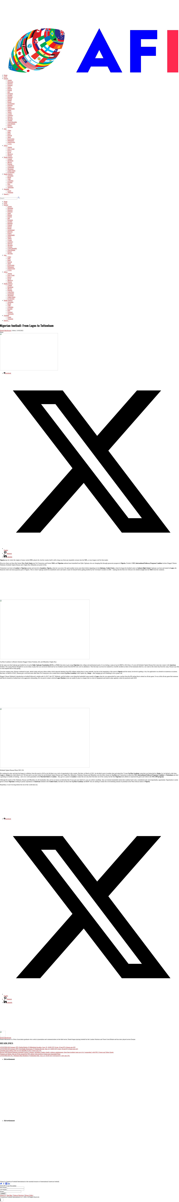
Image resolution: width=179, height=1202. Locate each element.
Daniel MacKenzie (5, 330)
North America (8, 157)
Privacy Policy (29, 1195)
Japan (9, 137)
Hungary (10, 83)
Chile (9, 179)
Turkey (9, 112)
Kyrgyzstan (10, 139)
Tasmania (10, 192)
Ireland (9, 100)
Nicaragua (10, 169)
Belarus (9, 88)
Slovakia (10, 119)
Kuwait (9, 135)
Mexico (9, 162)
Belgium (9, 97)
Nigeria (9, 155)
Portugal (9, 85)
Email (1, 1191)
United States (11, 170)
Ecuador (9, 182)
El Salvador (10, 172)
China (9, 130)
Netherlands (11, 108)
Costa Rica (10, 165)
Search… (6, 194)
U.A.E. (9, 144)
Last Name (3, 1189)
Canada (9, 159)
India (8, 132)
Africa (5, 145)
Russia (9, 102)
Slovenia (10, 127)
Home (5, 75)
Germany (10, 115)
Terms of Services (18, 1195)
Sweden (9, 95)
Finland (9, 98)
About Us (3, 1195)
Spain (9, 87)
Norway (9, 117)
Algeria (9, 147)
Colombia (10, 180)
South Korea (11, 142)
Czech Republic (12, 122)
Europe (6, 78)
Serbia (9, 110)
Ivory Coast (10, 149)
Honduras (10, 160)
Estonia (9, 90)
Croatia (9, 113)
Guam (9, 191)
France (9, 107)
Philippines (10, 140)
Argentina (10, 175)
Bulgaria (9, 105)
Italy (8, 92)
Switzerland (10, 103)
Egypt (9, 152)
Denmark (10, 82)
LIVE (5, 77)
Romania (10, 93)
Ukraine (9, 120)
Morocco (10, 154)
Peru (8, 184)
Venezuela (10, 187)
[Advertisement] (56, 585)
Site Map (9, 1195)
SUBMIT (3, 1193)
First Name (3, 1187)
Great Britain (11, 124)
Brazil (9, 177)
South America (8, 174)
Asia (5, 129)
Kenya (9, 150)
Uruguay (10, 186)
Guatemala (10, 167)
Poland (9, 125)
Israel (9, 134)
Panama (9, 164)
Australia (6, 189)
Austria (9, 80)
